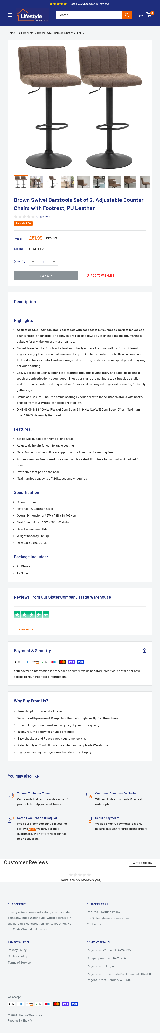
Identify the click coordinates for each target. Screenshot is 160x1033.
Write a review (142, 862)
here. (32, 828)
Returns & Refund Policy (103, 912)
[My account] (141, 15)
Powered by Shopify (20, 1020)
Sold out (46, 275)
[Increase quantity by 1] (54, 261)
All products (26, 32)
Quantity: (20, 261)
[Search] (127, 15)
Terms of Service (19, 962)
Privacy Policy (17, 950)
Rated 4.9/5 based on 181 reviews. (90, 3)
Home (11, 32)
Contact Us (94, 924)
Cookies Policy (18, 956)
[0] (149, 14)
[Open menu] (10, 15)
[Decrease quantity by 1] (33, 261)
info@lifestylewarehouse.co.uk (108, 918)
